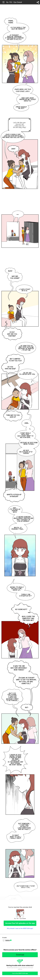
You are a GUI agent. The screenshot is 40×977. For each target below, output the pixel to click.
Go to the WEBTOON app (20, 973)
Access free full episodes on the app (20, 923)
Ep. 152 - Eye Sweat (14, 2)
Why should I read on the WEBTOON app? (20, 928)
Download (20, 955)
